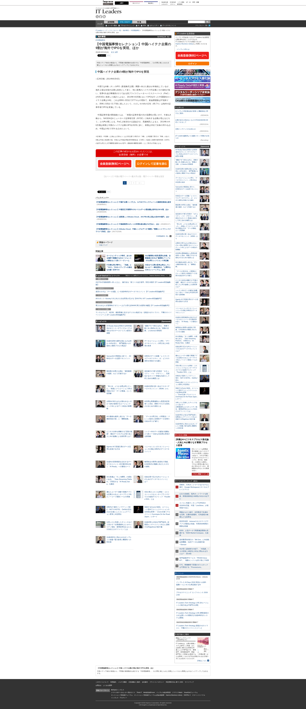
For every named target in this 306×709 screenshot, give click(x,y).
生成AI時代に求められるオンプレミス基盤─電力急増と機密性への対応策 (119, 539)
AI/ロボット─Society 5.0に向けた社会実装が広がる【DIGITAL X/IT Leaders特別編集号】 (129, 298)
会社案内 (145, 682)
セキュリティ (154, 25)
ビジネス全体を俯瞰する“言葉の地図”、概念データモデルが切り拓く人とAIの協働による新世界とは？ (119, 434)
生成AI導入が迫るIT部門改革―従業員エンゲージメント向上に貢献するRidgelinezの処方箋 (156, 524)
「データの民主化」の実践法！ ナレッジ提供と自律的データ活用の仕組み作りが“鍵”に (157, 418)
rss (104, 16)
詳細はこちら (202, 661)
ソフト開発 (181, 2)
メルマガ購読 (122, 682)
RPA (144, 25)
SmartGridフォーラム (191, 692)
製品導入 (150, 3)
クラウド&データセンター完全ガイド (123, 692)
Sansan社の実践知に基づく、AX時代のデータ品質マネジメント (186, 189)
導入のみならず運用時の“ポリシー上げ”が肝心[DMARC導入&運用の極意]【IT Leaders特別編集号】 (133, 305)
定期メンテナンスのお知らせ (185, 129)
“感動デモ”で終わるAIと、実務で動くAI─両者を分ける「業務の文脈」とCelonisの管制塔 (156, 328)
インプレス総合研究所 (163, 692)
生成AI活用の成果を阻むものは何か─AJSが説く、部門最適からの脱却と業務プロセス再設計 (119, 343)
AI (138, 25)
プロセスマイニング (127, 25)
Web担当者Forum (149, 692)
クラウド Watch (177, 692)
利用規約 (113, 682)
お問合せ (98, 685)
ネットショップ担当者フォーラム (122, 695)
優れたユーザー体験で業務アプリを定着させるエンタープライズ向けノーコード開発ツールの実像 (119, 494)
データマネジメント (169, 25)
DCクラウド (136, 3)
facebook (100, 16)
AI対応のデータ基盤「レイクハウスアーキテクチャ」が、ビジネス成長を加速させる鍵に (156, 358)
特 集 (139, 22)
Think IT (139, 692)
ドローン (172, 4)
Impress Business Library (184, 44)
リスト (108, 55)
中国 (100, 245)
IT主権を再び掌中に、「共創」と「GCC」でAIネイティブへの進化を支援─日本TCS (119, 267)
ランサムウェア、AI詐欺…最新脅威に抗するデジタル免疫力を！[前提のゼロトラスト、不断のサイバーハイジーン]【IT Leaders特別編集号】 (133, 313)
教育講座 (179, 4)
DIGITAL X (187, 695)
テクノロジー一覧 (115, 30)
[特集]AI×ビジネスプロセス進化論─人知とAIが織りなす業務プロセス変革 (192, 442)
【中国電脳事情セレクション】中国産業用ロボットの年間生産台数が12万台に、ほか (127, 224)
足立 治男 (114, 52)
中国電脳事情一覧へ (162, 236)
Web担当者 (164, 2)
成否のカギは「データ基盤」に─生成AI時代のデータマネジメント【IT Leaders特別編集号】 (130, 291)
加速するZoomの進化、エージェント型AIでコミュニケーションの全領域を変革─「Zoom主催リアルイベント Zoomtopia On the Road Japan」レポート (157, 512)
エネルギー (164, 4)
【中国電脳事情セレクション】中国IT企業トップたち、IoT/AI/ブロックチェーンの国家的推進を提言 (133, 202)
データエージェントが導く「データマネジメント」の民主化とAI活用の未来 (156, 343)
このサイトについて (102, 682)
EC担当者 (173, 2)
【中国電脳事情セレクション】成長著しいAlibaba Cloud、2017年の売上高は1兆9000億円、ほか (132, 217)
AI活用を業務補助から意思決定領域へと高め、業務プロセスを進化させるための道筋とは (156, 403)
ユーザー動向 (112, 25)
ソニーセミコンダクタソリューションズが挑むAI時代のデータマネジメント (156, 449)
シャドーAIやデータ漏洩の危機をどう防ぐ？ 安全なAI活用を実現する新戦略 (157, 434)
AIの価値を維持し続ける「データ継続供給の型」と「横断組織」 (186, 264)
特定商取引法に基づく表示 (174, 682)
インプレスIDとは (183, 49)
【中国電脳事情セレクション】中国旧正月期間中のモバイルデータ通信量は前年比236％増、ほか (132, 209)
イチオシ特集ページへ (199, 474)
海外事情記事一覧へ (163, 37)
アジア (105, 245)
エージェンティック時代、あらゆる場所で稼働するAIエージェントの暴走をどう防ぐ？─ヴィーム (119, 258)
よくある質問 (107, 685)
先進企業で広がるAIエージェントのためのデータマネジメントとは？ (156, 479)
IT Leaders (108, 11)
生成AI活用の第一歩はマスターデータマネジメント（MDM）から (186, 236)
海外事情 (126, 30)
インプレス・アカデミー (119, 698)
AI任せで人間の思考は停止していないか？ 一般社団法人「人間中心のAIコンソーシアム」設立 (158, 267)
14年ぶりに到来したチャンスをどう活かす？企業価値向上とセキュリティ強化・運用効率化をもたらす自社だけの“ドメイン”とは (186, 407)
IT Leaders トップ (101, 30)
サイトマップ (189, 682)
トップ (99, 24)
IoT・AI (188, 2)
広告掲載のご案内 (134, 682)
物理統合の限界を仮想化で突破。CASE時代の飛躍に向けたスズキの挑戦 (156, 464)
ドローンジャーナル (198, 695)
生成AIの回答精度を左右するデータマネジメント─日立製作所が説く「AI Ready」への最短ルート (119, 464)
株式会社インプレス (117, 690)
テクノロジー (125, 22)
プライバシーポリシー (157, 682)
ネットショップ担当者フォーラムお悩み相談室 (149, 695)
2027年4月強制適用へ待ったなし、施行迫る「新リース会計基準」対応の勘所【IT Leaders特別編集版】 (133, 283)
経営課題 (111, 22)
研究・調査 (195, 2)
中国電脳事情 (135, 30)
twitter (97, 16)
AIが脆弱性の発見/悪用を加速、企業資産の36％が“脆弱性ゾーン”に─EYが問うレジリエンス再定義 (158, 258)
